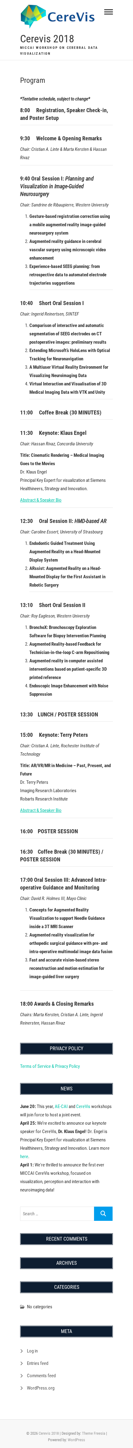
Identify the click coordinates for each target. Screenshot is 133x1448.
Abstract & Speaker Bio (41, 500)
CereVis (83, 1106)
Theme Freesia (93, 1433)
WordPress (76, 1439)
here (24, 1156)
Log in (32, 1351)
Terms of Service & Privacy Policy (50, 1066)
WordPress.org (40, 1388)
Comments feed (41, 1375)
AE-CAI (61, 1106)
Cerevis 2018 (47, 38)
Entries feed (37, 1363)
